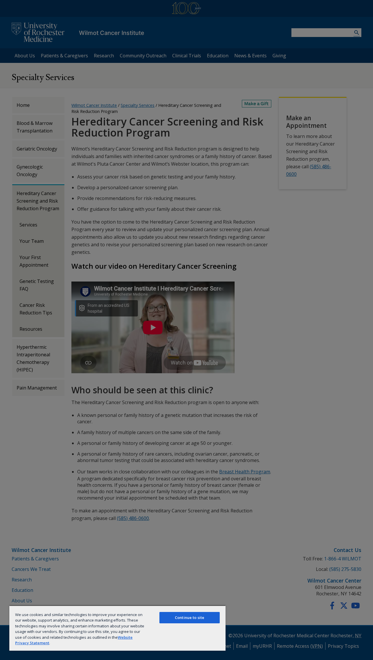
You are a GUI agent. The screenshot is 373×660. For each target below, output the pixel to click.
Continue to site (189, 617)
